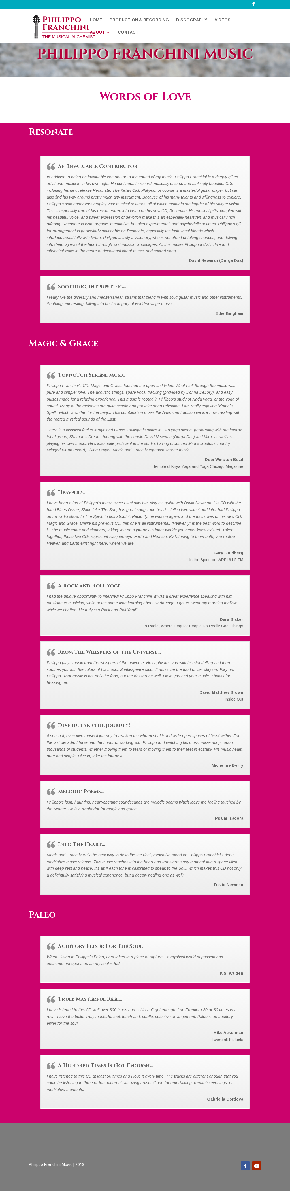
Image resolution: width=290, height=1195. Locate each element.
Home (96, 20)
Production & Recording (139, 20)
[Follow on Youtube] (256, 1165)
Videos (223, 20)
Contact (128, 32)
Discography (191, 20)
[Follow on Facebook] (245, 1165)
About (97, 32)
